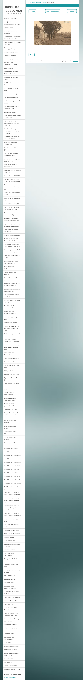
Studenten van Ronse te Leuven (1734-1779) (12, 171)
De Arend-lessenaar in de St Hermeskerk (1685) (11, 107)
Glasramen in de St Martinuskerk (9, 354)
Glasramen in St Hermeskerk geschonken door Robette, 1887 (12, 245)
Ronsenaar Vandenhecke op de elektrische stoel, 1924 (12, 620)
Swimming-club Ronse (10, 362)
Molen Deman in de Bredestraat (9, 268)
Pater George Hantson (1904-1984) (11, 366)
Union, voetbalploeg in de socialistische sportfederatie (11, 340)
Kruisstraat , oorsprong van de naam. (12, 102)
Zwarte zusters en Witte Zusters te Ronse (10, 609)
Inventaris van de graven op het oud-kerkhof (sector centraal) (11, 508)
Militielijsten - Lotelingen (10, 649)
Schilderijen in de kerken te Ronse (11, 525)
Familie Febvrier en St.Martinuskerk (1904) (10, 312)
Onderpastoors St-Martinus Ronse (11, 560)
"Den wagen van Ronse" (10, 55)
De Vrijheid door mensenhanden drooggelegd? (12, 23)
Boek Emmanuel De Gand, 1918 (12, 597)
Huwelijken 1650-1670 (10, 582)
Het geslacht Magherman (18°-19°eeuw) (11, 230)
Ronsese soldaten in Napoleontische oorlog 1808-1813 (11, 187)
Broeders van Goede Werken (11, 530)
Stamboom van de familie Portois (11, 78)
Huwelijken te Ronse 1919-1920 (12, 476)
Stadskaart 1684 (8, 68)
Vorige (32, 11)
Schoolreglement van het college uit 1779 (10, 165)
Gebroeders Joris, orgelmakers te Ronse (12, 301)
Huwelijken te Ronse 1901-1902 (12, 452)
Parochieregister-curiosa (10, 624)
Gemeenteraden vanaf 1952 (11, 646)
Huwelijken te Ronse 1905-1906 (12, 459)
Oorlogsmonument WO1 (10, 409)
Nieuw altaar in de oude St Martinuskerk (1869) (11, 240)
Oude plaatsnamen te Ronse (11, 383)
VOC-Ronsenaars (8, 662)
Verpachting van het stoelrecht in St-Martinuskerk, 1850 (12, 251)
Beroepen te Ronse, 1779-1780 (12, 176)
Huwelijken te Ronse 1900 (11, 448)
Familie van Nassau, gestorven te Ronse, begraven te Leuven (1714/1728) (12, 131)
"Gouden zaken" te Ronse (10, 322)
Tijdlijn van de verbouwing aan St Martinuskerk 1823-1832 (12, 225)
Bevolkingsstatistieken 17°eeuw (10, 427)
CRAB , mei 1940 (8, 371)
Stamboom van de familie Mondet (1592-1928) (11, 72)
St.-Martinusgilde (8, 658)
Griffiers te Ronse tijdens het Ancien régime (11, 654)
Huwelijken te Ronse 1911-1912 (12, 469)
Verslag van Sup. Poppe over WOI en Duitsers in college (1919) (11, 328)
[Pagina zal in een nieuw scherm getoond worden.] (52, 33)
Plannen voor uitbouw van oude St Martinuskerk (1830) (11, 219)
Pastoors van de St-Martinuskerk (9, 554)
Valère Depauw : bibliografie (11, 374)
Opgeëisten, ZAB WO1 (9, 633)
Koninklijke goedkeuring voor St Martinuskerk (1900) (12, 284)
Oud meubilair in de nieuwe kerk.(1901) (11, 296)
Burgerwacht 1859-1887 (10, 665)
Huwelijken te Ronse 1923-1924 (12, 483)
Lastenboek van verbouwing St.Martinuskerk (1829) (11, 214)
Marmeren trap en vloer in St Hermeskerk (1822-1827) (11, 208)
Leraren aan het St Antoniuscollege (9, 393)
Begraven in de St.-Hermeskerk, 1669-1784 (10, 63)
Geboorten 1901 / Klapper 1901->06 (12, 629)
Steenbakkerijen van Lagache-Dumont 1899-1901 (12, 290)
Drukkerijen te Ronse (9, 550)
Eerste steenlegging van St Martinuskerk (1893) (11, 262)
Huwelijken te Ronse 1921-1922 (12, 480)
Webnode (75, 61)
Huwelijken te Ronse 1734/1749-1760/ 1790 (10, 587)
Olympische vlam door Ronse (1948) (12, 379)
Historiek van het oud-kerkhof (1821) (12, 199)
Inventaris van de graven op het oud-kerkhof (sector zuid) (12, 493)
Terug (31, 55)
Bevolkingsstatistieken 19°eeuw (10, 438)
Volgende (71, 11)
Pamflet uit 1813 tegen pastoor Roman (12, 193)
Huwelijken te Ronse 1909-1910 (12, 466)
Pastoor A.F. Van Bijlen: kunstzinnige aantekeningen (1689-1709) (12, 123)
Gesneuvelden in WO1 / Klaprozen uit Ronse (10, 399)
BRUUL (45, 2)
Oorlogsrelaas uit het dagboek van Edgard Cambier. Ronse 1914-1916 (12, 415)
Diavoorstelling (53, 11)
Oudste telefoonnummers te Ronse (11, 520)
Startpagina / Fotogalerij (10, 18)
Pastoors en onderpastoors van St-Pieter (12, 571)
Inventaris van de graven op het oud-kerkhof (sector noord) (12, 514)
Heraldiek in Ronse (9, 537)
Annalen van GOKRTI (9, 575)
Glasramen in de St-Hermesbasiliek (9, 638)
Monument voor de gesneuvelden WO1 (9, 405)
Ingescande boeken (9, 604)
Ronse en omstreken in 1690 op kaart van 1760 (12, 116)
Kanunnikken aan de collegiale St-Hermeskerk (12, 43)
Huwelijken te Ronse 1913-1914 (12, 473)
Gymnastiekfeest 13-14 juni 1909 (11, 318)
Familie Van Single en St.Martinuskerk (10, 307)
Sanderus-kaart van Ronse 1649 (11, 89)
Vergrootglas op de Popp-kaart (12, 235)
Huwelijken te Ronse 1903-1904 (12, 455)
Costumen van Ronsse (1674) (11, 94)
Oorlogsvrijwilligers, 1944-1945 (12, 669)
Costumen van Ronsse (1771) (11, 97)
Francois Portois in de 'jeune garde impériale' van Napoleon (12, 180)
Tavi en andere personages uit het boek (12, 335)
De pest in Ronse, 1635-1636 (11, 59)
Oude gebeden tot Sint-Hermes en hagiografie (12, 545)
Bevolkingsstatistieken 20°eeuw (10, 444)
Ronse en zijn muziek (9, 540)
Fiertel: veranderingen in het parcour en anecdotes (11, 488)
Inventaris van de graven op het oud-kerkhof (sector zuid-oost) (12, 500)
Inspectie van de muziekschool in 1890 (12, 256)
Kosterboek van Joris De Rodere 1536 (10, 32)
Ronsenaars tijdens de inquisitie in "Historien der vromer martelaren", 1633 (11, 50)
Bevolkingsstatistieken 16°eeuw (10, 421)
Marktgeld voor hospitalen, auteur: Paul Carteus (11, 154)
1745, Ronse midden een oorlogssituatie (10, 143)
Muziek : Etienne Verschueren (12, 533)
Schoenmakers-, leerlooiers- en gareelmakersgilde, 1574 (12, 37)
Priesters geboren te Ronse (11, 601)
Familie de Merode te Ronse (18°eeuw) (11, 149)
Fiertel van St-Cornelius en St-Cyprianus (12, 84)
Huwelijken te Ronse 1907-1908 (12, 462)
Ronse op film (7, 642)
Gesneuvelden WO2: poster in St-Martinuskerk (12, 593)
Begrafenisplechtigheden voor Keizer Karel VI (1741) (12, 137)
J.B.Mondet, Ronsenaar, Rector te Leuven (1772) (12, 160)
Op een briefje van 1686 (10, 112)
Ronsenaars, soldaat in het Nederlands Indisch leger (11, 614)
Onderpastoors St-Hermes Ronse (11, 565)
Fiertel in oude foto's (9, 579)
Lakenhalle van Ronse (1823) (11, 204)
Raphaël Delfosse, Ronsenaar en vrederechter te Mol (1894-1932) (12, 347)
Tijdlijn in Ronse (8, 27)
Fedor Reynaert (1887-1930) (11, 358)
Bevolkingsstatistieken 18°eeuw (10, 433)
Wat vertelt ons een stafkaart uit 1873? (12, 279)
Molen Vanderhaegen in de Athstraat (11, 273)
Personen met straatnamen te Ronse (12, 388)
